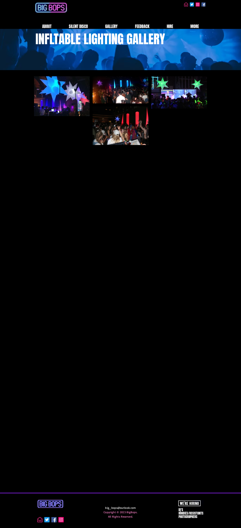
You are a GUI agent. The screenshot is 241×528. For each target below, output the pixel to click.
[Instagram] (198, 4)
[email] (186, 4)
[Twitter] (192, 4)
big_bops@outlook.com (120, 508)
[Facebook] (203, 4)
